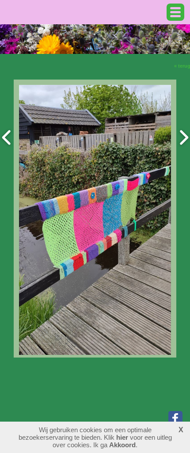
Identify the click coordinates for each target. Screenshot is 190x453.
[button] (175, 12)
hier (122, 437)
